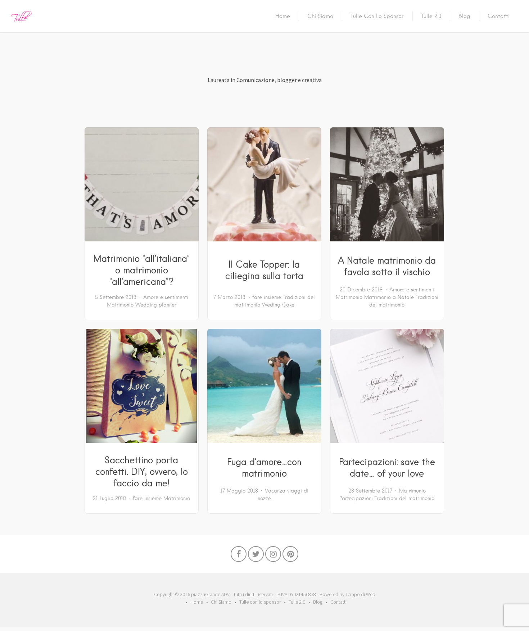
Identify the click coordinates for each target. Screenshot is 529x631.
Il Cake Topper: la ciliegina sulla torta (264, 270)
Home (282, 16)
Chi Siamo (320, 16)
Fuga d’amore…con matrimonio (264, 467)
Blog (464, 16)
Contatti (499, 16)
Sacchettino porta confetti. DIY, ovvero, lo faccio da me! (141, 471)
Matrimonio (120, 305)
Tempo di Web (360, 594)
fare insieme (266, 297)
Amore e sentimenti (165, 297)
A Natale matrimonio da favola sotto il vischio (387, 266)
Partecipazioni (356, 498)
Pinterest (290, 556)
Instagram (273, 556)
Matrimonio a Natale (389, 297)
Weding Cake (278, 305)
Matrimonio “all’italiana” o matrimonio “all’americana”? (141, 270)
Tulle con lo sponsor (377, 16)
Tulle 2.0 (431, 16)
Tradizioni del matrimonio (404, 498)
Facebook (238, 556)
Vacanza (275, 491)
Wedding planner (155, 305)
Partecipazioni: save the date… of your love (387, 467)
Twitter (256, 556)
